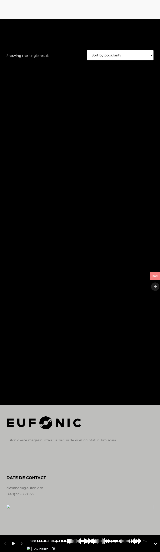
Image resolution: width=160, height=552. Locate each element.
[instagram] (19, 459)
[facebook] (9, 459)
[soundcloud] (29, 459)
